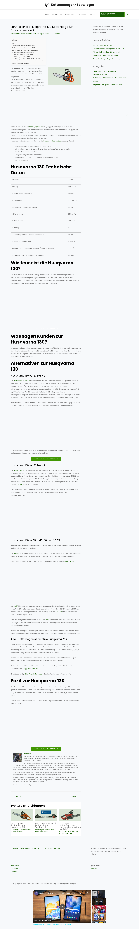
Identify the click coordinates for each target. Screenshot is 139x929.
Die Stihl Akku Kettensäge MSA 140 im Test (108, 49)
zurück (17, 796)
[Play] (99, 909)
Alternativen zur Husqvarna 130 (23, 53)
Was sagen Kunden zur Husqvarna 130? (26, 50)
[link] (36, 893)
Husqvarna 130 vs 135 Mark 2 (24, 57)
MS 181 (47, 620)
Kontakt (14, 871)
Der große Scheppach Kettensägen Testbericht (45, 825)
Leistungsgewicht (35, 127)
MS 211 (16, 606)
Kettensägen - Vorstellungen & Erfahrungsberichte (30, 34)
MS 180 (16, 553)
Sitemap (94, 869)
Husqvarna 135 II (19, 470)
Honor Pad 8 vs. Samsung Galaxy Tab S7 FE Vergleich (60, 893)
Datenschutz (15, 869)
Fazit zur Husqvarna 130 (21, 63)
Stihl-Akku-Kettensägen (34, 674)
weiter (75, 796)
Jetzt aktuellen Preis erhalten (46, 328)
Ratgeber (82, 14)
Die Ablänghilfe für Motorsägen (104, 45)
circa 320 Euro (69, 561)
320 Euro (20, 484)
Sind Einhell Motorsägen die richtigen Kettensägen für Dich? (70, 826)
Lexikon (91, 14)
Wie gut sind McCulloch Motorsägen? (106, 52)
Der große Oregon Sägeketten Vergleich (108, 59)
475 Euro (58, 612)
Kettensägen (57, 14)
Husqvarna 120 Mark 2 (22, 381)
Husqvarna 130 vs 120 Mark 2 (24, 55)
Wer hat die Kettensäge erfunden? (105, 55)
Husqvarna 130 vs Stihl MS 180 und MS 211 (28, 59)
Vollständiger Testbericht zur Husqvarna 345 (18, 825)
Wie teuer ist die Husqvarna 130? (24, 48)
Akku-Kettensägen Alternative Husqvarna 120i (30, 61)
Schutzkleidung (70, 14)
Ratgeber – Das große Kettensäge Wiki (107, 85)
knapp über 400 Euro (30, 669)
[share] (87, 892)
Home (47, 14)
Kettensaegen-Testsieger (72, 4)
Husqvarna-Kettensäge (52, 141)
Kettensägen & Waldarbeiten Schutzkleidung (109, 78)
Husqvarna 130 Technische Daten (24, 46)
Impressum (15, 866)
